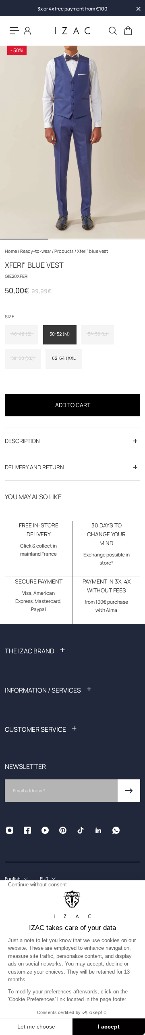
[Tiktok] (80, 830)
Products (64, 251)
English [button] (13, 878)
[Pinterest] (63, 830)
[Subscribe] (129, 790)
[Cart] (127, 31)
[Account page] (27, 31)
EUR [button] (44, 878)
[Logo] (72, 31)
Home (11, 251)
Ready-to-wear (36, 251)
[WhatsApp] (116, 830)
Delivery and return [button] (34, 467)
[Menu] (14, 31)
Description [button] (22, 441)
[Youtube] (45, 830)
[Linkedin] (98, 830)
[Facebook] (27, 830)
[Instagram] (10, 830)
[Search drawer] (112, 31)
